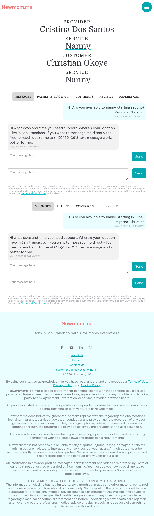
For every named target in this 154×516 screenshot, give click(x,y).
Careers (77, 360)
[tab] (23, 96)
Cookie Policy (91, 385)
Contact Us (77, 365)
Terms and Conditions (33, 193)
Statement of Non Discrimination (77, 369)
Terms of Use (137, 381)
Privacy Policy (63, 385)
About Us (77, 355)
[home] (17, 7)
